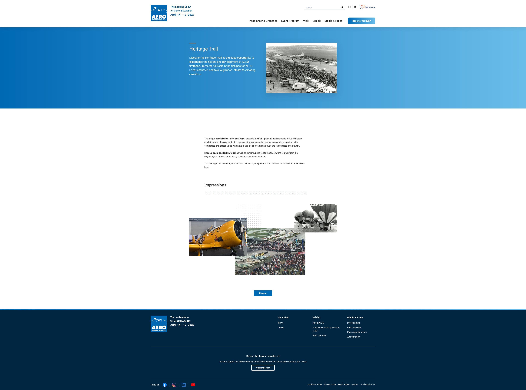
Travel (281, 327)
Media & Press (333, 20)
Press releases (354, 327)
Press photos (353, 323)
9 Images (263, 293)
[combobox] (324, 7)
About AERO (319, 323)
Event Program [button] (290, 20)
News (280, 323)
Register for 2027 (361, 20)
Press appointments (357, 332)
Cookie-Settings (315, 384)
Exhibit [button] (316, 20)
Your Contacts (319, 335)
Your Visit (283, 317)
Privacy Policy (330, 384)
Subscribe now (263, 368)
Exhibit (316, 317)
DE (349, 7)
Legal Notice (343, 384)
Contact (354, 384)
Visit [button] (306, 20)
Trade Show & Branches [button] (262, 20)
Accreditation (353, 336)
